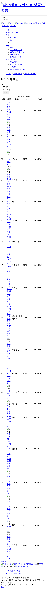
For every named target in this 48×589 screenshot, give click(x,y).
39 (42, 564)
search (5, 17)
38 (40, 564)
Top (2, 587)
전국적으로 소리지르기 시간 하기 (9, 201)
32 (29, 564)
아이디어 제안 (16, 64)
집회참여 (9, 47)
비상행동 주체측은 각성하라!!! (8, 351)
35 (34, 564)
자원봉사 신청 (16, 50)
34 (33, 564)
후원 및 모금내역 (40, 23)
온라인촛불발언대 (17, 69)
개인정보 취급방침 (13, 571)
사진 (7, 45)
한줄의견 (14, 62)
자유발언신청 (15, 57)
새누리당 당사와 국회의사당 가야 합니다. (9, 373)
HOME (8, 74)
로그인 (13, 26)
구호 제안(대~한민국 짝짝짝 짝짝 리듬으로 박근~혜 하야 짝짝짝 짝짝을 (9, 451)
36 (36, 564)
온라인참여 (10, 59)
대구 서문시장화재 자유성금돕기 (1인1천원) (9, 137)
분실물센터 (15, 55)
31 (27, 564)
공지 (7, 30)
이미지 (13, 37)
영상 (12, 42)
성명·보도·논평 (12, 32)
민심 (8, 406)
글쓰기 (4, 562)
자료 (7, 35)
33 (31, 564)
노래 (12, 40)
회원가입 (5, 26)
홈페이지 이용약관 (13, 573)
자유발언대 (15, 67)
